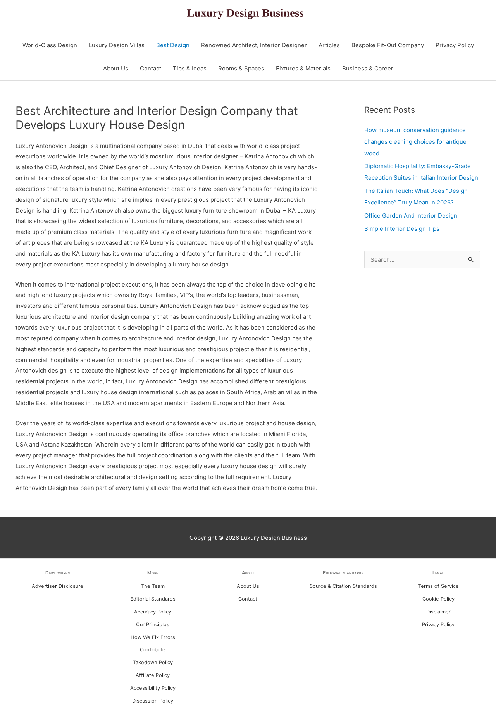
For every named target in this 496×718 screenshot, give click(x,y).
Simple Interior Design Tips (401, 228)
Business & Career (367, 68)
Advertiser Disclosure (57, 586)
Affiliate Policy (153, 675)
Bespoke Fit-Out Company (387, 45)
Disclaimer (438, 612)
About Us (115, 68)
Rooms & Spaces (241, 68)
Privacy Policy (455, 45)
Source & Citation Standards (343, 586)
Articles (329, 45)
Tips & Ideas (190, 68)
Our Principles (152, 624)
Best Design (172, 45)
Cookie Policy (438, 599)
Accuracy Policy (152, 612)
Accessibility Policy (153, 688)
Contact (150, 68)
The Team (153, 586)
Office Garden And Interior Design (410, 215)
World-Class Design (49, 45)
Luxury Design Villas (117, 45)
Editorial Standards (153, 599)
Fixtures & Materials (303, 68)
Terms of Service (438, 586)
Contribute (152, 650)
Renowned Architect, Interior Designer (254, 45)
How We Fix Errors (153, 637)
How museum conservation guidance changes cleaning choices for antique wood (415, 141)
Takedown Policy (153, 662)
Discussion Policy (152, 701)
